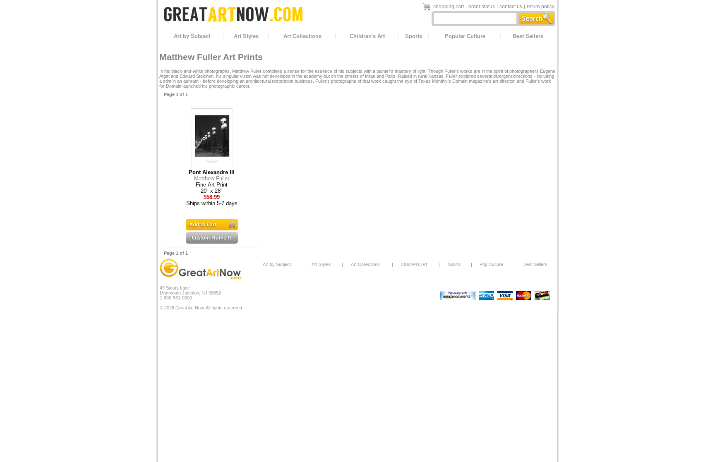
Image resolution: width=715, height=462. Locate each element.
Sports (413, 36)
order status (481, 7)
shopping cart (448, 7)
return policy (540, 7)
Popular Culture (465, 36)
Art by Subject (192, 36)
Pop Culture (491, 264)
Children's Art (367, 36)
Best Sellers (528, 36)
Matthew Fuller (211, 178)
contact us (510, 7)
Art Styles (246, 36)
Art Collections (302, 36)
